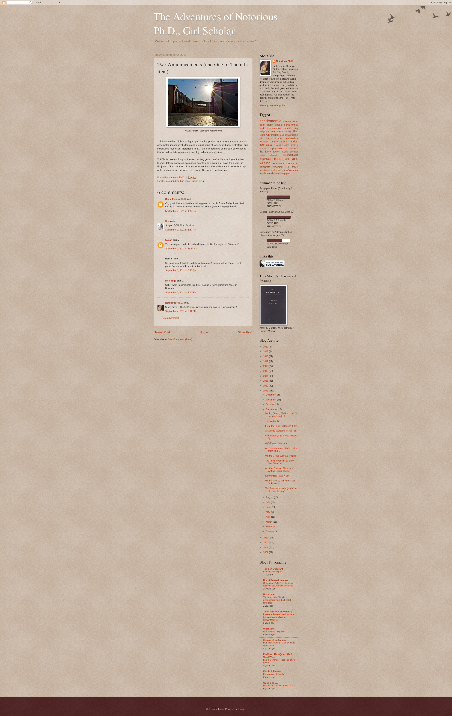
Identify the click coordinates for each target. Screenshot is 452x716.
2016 (266, 366)
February (271, 526)
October (270, 404)
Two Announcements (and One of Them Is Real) (280, 489)
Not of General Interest (275, 580)
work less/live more (288, 170)
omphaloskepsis (278, 148)
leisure (278, 138)
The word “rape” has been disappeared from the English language (277, 600)
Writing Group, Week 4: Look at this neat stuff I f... (281, 414)
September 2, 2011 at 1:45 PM (180, 211)
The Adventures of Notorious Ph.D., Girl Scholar (216, 23)
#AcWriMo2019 (270, 620)
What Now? (269, 628)
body (270, 124)
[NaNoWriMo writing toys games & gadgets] (279, 197)
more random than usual (177, 181)
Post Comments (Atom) (180, 339)
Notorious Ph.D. (174, 302)
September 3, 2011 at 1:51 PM (180, 292)
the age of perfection (274, 640)
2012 (266, 385)
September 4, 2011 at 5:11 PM (180, 311)
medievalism (292, 138)
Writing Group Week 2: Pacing (280, 455)
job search (266, 138)
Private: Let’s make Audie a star (278, 685)
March (269, 521)
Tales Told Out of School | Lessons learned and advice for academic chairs (278, 614)
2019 (266, 351)
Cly (167, 221)
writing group (198, 181)
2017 (266, 361)
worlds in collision (269, 173)
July (268, 502)
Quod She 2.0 (270, 683)
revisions (277, 163)
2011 (266, 390)
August (270, 497)
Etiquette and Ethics (271, 131)
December (271, 394)
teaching (277, 166)
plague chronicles (269, 155)
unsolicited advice (268, 170)
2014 (266, 376)
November (271, 399)
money (275, 141)
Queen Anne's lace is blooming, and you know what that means (278, 584)
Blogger (242, 709)
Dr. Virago (170, 280)
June (269, 507)
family (288, 132)
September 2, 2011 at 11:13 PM (181, 248)
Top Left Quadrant (273, 569)
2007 (266, 552)
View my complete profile (272, 105)
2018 (266, 356)
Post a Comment (170, 318)
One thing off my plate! (274, 631)
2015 (266, 371)
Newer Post (162, 332)
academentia (270, 121)
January (270, 531)
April (268, 517)
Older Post (244, 332)
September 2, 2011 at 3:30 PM (180, 229)
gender (288, 135)
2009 (266, 542)
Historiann (269, 594)
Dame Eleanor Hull (175, 199)
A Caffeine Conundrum (276, 443)
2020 (266, 346)
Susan (168, 240)
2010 (266, 537)
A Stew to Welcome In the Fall (280, 430)
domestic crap (290, 128)
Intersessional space (273, 571)
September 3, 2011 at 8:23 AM (180, 270)
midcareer (264, 142)
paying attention (290, 152)
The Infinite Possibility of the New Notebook (280, 462)
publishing (265, 158)
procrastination (290, 155)
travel (295, 166)
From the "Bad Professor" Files (281, 426)
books (278, 124)
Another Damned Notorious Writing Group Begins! (279, 469)
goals (295, 134)
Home (204, 332)
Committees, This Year (277, 476)
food (281, 135)
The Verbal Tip (272, 421)
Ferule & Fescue (272, 671)
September (272, 409)
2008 (266, 547)
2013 (266, 380)
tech (287, 167)
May (268, 512)
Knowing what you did (273, 674)
